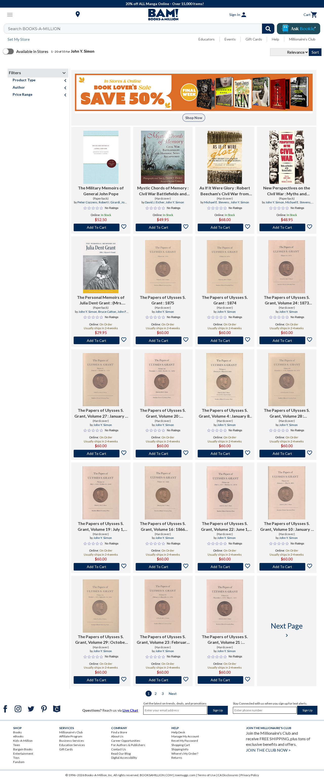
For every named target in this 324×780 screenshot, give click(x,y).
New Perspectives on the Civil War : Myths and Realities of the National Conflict (286, 191)
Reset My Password (184, 741)
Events (230, 39)
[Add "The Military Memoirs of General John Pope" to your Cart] (101, 227)
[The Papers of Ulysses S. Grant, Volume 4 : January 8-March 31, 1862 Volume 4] (224, 379)
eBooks (18, 736)
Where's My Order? (184, 753)
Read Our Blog (121, 753)
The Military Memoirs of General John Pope (101, 190)
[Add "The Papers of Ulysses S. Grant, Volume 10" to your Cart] (286, 567)
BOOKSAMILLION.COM (156, 775)
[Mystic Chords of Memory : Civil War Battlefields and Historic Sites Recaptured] (163, 157)
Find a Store (119, 732)
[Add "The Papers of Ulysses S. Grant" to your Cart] (163, 340)
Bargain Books (23, 749)
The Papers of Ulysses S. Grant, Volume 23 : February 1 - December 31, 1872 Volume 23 (163, 639)
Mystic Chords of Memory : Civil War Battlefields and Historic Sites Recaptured (163, 191)
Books (17, 732)
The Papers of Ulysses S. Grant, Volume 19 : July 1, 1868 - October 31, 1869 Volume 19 (101, 526)
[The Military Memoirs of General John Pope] (101, 157)
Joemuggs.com (185, 775)
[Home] (162, 15)
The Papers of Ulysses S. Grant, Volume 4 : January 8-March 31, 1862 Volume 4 (225, 413)
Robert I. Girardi (109, 202)
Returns (176, 757)
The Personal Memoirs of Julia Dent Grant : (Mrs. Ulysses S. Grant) (101, 300)
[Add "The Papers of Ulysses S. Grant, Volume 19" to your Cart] (101, 567)
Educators (206, 39)
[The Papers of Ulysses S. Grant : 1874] (225, 267)
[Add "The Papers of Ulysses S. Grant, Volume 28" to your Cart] (286, 453)
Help (275, 39)
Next (173, 693)
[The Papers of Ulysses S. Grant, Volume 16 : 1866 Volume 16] (163, 493)
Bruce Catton (107, 312)
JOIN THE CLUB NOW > (268, 750)
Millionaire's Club (302, 39)
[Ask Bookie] (298, 28)
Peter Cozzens (87, 202)
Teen (16, 745)
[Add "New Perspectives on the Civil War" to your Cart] (286, 227)
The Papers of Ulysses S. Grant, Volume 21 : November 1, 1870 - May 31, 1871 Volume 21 (225, 639)
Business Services (71, 741)
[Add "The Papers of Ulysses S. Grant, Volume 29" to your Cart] (101, 680)
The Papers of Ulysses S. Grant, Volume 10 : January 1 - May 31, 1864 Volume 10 (286, 526)
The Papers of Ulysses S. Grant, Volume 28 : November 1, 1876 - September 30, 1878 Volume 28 (286, 413)
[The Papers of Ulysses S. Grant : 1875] (163, 267)
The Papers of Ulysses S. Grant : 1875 (163, 300)
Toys (16, 757)
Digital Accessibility (124, 757)
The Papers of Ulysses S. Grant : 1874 (225, 300)
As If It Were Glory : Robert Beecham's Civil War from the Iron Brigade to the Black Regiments (225, 191)
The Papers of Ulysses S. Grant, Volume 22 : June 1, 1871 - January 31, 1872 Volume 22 (225, 526)
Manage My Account (185, 736)
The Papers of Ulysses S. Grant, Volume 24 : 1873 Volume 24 (287, 300)
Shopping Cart (180, 745)
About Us (117, 736)
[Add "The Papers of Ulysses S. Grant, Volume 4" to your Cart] (225, 453)
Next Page (287, 629)
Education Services (72, 745)
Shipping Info (179, 749)
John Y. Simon (175, 202)
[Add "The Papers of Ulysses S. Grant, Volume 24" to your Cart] (286, 340)
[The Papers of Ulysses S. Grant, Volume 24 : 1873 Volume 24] (286, 267)
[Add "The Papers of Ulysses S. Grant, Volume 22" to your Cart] (225, 567)
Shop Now (193, 117)
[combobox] (142, 28)
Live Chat (130, 710)
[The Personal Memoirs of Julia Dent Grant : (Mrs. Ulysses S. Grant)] (101, 267)
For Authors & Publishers (128, 745)
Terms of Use (206, 775)
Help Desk (178, 732)
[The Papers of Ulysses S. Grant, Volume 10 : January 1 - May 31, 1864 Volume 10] (287, 493)
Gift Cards (254, 39)
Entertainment (23, 753)
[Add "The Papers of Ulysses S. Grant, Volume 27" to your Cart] (101, 453)
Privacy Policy (249, 775)
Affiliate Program (70, 736)
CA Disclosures (228, 775)
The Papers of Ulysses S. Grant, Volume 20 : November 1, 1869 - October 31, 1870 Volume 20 (163, 413)
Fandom (19, 762)
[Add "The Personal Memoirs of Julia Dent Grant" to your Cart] (101, 340)
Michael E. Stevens (216, 202)
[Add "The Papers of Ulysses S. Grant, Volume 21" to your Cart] (225, 680)
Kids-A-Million (23, 741)
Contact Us (118, 749)
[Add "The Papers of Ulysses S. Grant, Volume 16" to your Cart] (163, 567)
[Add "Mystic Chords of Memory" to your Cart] (163, 227)
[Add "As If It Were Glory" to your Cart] (225, 227)
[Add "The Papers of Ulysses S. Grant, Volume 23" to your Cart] (163, 680)
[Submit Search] (268, 29)
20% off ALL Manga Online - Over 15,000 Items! (165, 4)
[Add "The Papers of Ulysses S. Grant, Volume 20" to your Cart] (163, 453)
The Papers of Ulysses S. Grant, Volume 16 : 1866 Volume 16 (163, 526)
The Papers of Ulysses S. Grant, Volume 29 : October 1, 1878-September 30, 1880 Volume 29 (101, 639)
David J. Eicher (154, 202)
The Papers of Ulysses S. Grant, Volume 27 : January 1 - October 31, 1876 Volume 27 (100, 413)
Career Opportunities (125, 741)
